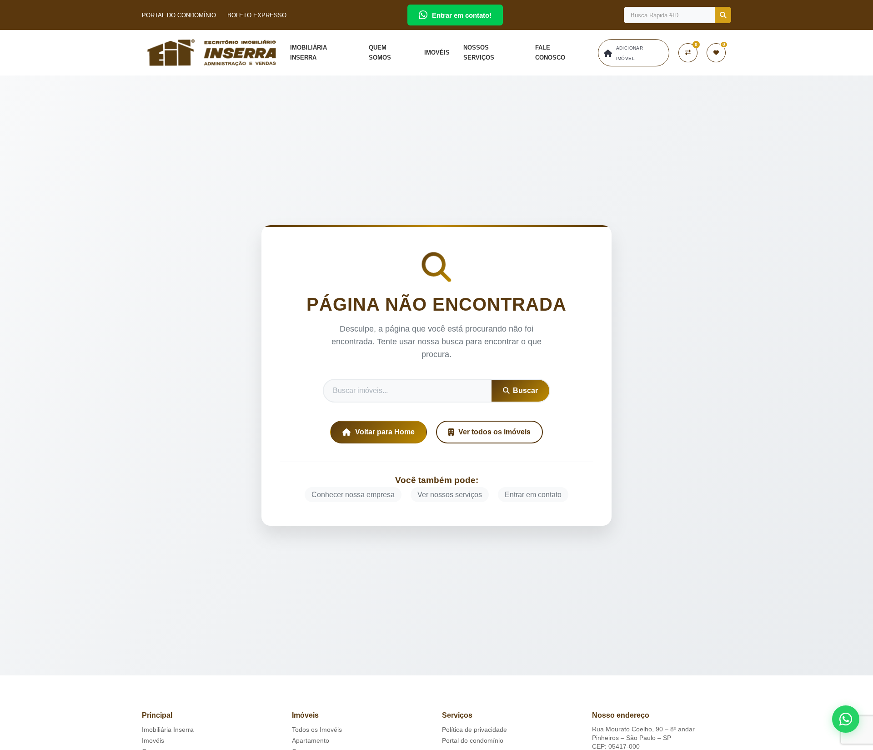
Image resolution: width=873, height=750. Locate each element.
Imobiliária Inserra (308, 52)
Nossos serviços (478, 52)
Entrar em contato (533, 494)
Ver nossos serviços (449, 494)
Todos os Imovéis (317, 729)
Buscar (525, 390)
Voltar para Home (385, 432)
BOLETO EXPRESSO (256, 15)
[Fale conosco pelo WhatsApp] (845, 719)
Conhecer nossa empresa (353, 494)
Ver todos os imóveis (494, 432)
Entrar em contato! (462, 15)
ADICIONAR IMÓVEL (629, 53)
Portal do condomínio (472, 740)
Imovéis (437, 52)
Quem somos (380, 52)
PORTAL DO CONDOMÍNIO (179, 15)
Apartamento (310, 740)
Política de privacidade (474, 729)
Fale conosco (550, 52)
